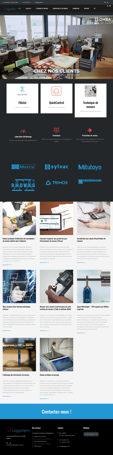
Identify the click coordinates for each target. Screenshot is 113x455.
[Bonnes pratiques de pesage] (56, 354)
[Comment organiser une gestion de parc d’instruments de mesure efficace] (56, 218)
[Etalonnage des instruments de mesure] (19, 354)
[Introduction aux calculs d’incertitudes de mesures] (93, 218)
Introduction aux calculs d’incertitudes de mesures (91, 239)
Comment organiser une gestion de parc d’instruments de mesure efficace (53, 239)
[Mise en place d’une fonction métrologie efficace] (19, 286)
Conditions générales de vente (15, 445)
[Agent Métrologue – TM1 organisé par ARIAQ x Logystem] (93, 286)
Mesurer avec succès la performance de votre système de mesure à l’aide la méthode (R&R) (55, 307)
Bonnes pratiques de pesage (49, 374)
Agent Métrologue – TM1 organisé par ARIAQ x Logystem (93, 307)
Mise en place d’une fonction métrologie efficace (16, 307)
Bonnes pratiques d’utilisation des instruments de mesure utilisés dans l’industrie (19, 239)
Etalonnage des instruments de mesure (16, 374)
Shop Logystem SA (91, 434)
